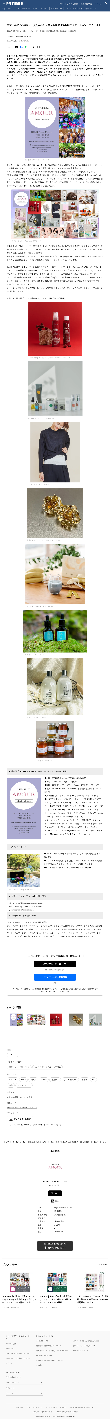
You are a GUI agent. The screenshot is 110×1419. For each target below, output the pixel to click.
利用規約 (63, 1407)
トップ (6, 1142)
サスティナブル (70, 1080)
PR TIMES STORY (42, 1341)
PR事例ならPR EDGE (80, 1350)
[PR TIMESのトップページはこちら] (14, 3)
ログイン (98, 3)
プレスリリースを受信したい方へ (18, 1353)
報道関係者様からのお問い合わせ (81, 1407)
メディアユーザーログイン (55, 964)
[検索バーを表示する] (106, 3)
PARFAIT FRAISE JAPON (37, 1142)
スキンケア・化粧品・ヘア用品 (47, 1067)
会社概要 (19, 1407)
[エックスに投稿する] (16, 47)
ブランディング (24, 1085)
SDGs (23, 1080)
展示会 (84, 1080)
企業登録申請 (86, 3)
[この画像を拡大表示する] (16, 1020)
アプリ (35, 8)
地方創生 (55, 1080)
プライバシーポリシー (34, 1407)
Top (3, 8)
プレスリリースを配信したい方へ (18, 1358)
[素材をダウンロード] (34, 47)
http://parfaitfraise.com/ (63, 1208)
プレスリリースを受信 (68, 3)
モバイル (26, 8)
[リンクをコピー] (38, 47)
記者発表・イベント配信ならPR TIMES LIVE (52, 1350)
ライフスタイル (85, 8)
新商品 (33, 1080)
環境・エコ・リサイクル (19, 1067)
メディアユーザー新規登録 (55, 977)
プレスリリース (19, 1142)
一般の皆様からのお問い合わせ (66, 1411)
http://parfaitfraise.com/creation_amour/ (22, 1108)
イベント (12, 1055)
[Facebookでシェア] (21, 47)
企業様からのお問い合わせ (42, 1411)
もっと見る (103, 1265)
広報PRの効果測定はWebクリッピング (50, 1360)
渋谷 (11, 1085)
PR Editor (39, 1365)
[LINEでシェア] (26, 47)
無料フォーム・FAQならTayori (84, 1346)
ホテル (44, 1080)
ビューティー (56, 8)
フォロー (55, 1193)
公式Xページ (10, 1388)
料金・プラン (10, 1348)
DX (93, 1080)
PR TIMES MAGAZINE (44, 1355)
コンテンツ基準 (51, 1407)
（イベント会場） (26, 1097)
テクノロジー (13, 8)
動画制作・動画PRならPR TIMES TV (49, 1346)
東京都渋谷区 (12, 1097)
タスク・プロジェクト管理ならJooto (86, 1341)
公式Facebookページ (13, 1377)
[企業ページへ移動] (55, 1167)
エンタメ (44, 8)
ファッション (70, 8)
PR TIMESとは (11, 1344)
